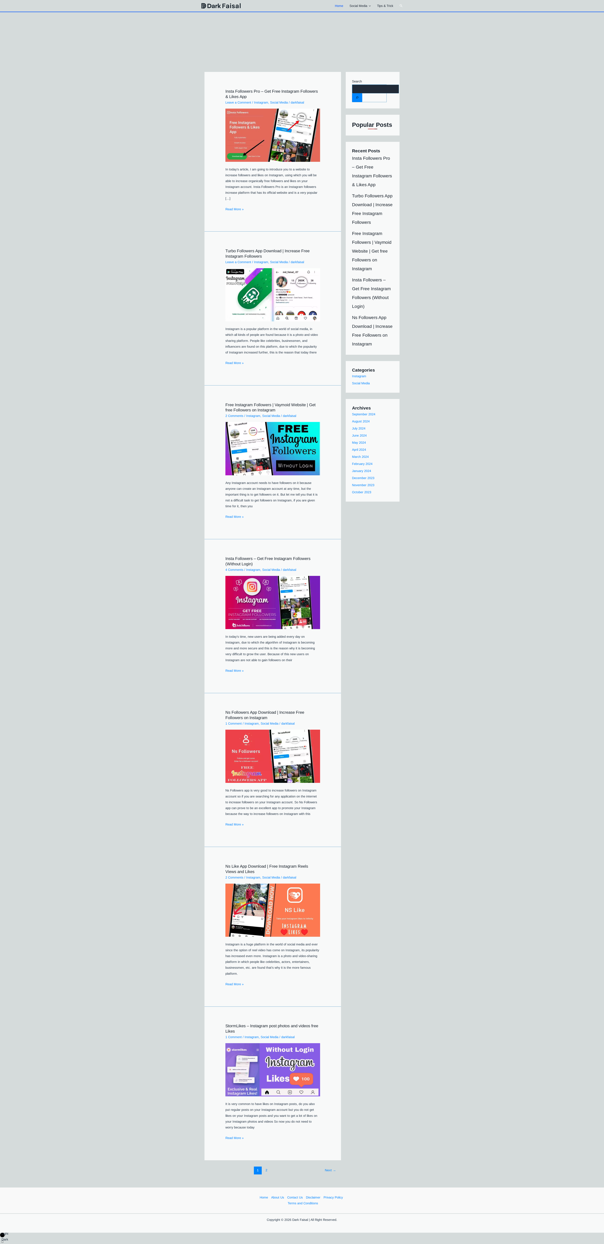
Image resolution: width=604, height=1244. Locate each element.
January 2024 (361, 471)
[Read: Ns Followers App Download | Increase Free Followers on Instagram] (272, 756)
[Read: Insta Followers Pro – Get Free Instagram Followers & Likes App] (272, 135)
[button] (369, 5)
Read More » (234, 208)
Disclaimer (313, 1197)
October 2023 (361, 492)
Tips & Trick (385, 6)
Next (330, 1170)
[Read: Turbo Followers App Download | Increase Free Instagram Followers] (272, 294)
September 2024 (363, 414)
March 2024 (360, 456)
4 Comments (234, 569)
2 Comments (234, 416)
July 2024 (358, 428)
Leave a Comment (238, 102)
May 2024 (359, 442)
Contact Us (295, 1197)
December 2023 (363, 478)
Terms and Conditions (303, 1203)
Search (357, 81)
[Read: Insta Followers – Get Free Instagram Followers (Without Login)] (272, 602)
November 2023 (363, 485)
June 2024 (359, 435)
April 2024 (359, 449)
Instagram (261, 102)
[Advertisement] (302, 36)
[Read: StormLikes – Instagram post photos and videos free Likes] (272, 1069)
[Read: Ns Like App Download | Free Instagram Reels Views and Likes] (272, 910)
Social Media (358, 6)
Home (339, 6)
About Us (277, 1197)
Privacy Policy (333, 1197)
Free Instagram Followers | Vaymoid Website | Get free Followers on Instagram (371, 251)
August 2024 (361, 421)
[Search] (357, 97)
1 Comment (233, 723)
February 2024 (362, 464)
